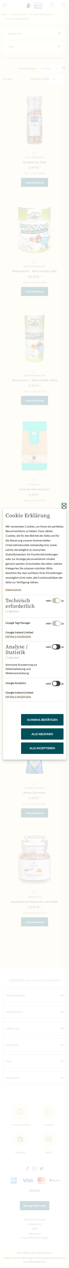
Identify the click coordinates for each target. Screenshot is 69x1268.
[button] (20, 636)
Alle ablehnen (42, 734)
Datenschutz (13, 589)
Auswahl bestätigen (42, 719)
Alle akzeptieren (42, 748)
